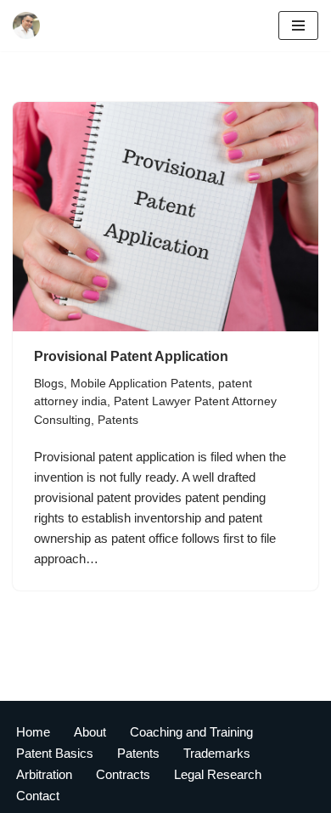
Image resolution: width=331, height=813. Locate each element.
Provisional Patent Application (131, 356)
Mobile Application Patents (140, 383)
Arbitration (44, 774)
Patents (118, 420)
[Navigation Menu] (298, 25)
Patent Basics (54, 753)
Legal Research (217, 774)
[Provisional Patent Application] (165, 216)
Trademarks (216, 753)
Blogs (49, 383)
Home (33, 732)
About (90, 732)
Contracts (123, 774)
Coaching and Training (191, 732)
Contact (37, 795)
